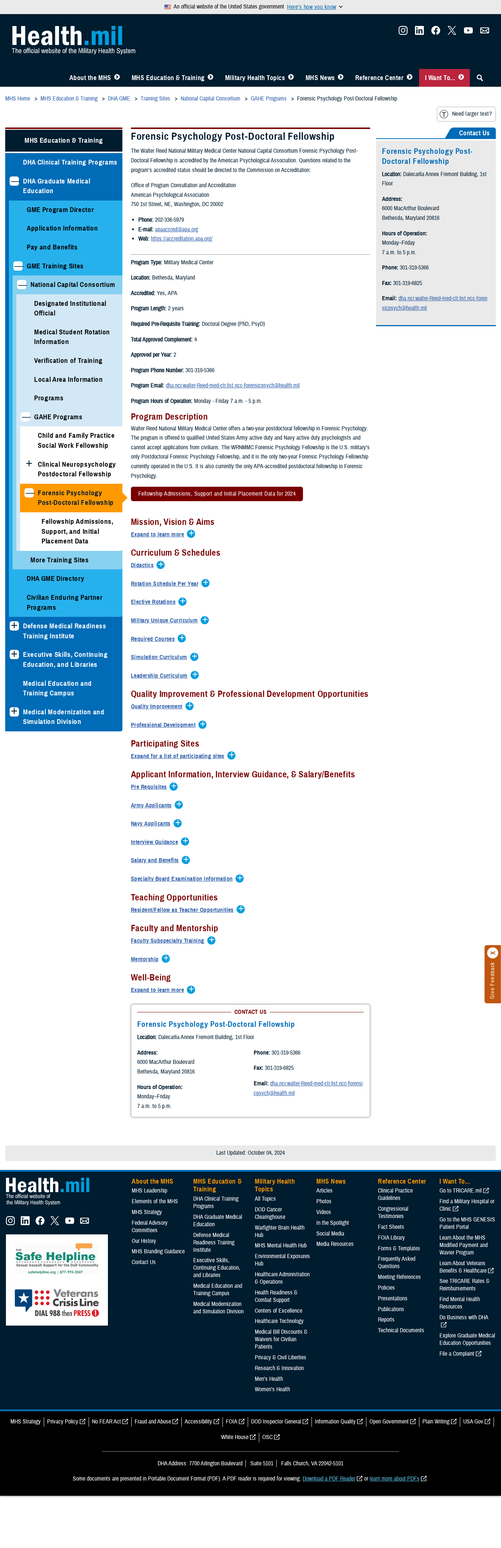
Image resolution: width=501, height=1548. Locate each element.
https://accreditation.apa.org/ (181, 238)
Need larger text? (472, 114)
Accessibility (198, 1421)
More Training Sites (59, 560)
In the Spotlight (332, 1223)
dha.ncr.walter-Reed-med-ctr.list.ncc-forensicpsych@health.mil (233, 385)
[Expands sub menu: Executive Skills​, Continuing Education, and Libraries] (14, 654)
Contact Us (144, 1262)
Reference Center (379, 78)
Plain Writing (435, 1421)
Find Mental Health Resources (459, 1303)
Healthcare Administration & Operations (282, 1278)
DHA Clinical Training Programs (70, 162)
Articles (324, 1190)
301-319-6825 (279, 1068)
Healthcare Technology (279, 1321)
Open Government (389, 1421)
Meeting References (399, 1277)
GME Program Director (60, 209)
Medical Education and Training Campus (57, 688)
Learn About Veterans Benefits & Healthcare (463, 1267)
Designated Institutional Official (70, 308)
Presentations (393, 1298)
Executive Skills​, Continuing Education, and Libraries (65, 659)
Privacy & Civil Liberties (280, 1357)
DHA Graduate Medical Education (56, 186)
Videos (323, 1212)
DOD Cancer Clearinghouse (270, 1213)
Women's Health (272, 1389)
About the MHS (90, 78)
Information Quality (335, 1421)
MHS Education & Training (168, 78)
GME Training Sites (55, 266)
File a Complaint (456, 1353)
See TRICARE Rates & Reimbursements (464, 1284)
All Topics (265, 1199)
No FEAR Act (106, 1421)
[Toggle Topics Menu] (291, 78)
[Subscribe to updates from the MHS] (484, 33)
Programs (48, 398)
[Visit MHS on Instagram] (403, 33)
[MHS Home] (52, 1205)
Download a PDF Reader (329, 1478)
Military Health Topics (255, 78)
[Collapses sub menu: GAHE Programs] (25, 416)
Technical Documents (401, 1330)
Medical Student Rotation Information (72, 337)
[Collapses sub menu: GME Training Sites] (18, 266)
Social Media (330, 1233)
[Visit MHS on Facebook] (435, 33)
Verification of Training (68, 360)
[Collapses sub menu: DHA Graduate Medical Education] (14, 181)
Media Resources (335, 1244)
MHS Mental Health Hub (281, 1245)
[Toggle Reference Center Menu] (409, 78)
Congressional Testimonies (393, 1212)
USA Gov (473, 1421)
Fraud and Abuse (153, 1421)
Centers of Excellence (278, 1310)
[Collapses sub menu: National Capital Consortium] (21, 284)
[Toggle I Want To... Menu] (461, 78)
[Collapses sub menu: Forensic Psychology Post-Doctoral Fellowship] (29, 492)
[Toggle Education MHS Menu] (210, 78)
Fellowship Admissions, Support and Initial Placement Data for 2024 (217, 493)
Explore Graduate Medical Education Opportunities (467, 1339)
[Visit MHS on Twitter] (452, 33)
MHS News (320, 78)
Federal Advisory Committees (150, 1226)
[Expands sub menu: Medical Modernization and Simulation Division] (14, 712)
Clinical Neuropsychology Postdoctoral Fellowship (77, 469)
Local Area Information (68, 379)
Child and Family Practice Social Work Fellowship (76, 440)
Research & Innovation (279, 1368)
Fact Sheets (391, 1227)
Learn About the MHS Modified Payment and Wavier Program (463, 1245)
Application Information (62, 228)
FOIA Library (391, 1237)
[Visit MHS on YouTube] (468, 33)
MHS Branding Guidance (158, 1251)
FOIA (231, 1421)
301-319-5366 (285, 1052)
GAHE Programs (58, 417)
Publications (391, 1309)
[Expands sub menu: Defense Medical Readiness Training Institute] (14, 626)
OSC (267, 1437)
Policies (386, 1287)
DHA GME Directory (55, 578)
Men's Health (269, 1379)
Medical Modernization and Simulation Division (64, 717)
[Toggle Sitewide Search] (480, 78)
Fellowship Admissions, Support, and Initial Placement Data (77, 531)
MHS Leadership (149, 1190)
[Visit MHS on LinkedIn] (419, 33)
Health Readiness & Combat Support (276, 1296)
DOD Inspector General (276, 1421)
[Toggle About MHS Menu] (117, 78)
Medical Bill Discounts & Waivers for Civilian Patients (281, 1339)
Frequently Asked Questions (396, 1262)
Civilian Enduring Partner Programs (65, 602)
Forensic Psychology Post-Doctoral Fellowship (76, 498)
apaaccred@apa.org (176, 229)
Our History (144, 1241)
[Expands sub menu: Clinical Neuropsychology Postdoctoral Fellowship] (29, 464)
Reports (386, 1319)
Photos (324, 1201)
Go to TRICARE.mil (460, 1190)
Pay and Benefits (52, 247)
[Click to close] (492, 953)
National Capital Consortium (72, 284)
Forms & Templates (399, 1248)
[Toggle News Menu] (340, 78)
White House (234, 1437)
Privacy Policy (62, 1421)
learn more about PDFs (394, 1478)
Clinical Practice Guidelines (395, 1194)
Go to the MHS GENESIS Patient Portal (467, 1223)
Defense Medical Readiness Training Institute (64, 631)
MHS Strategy (147, 1212)
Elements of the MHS (155, 1201)
